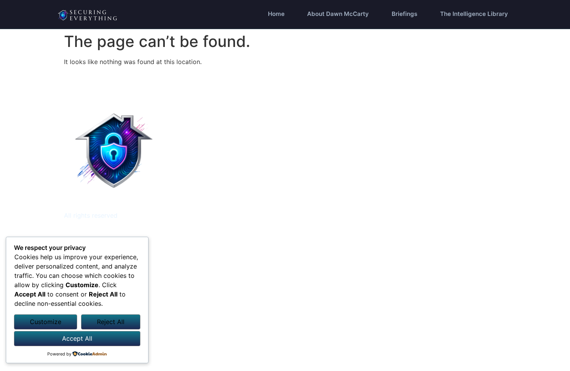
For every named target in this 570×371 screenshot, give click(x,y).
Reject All (110, 322)
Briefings (404, 13)
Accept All (77, 338)
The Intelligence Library (474, 13)
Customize (45, 322)
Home (276, 13)
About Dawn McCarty (338, 13)
